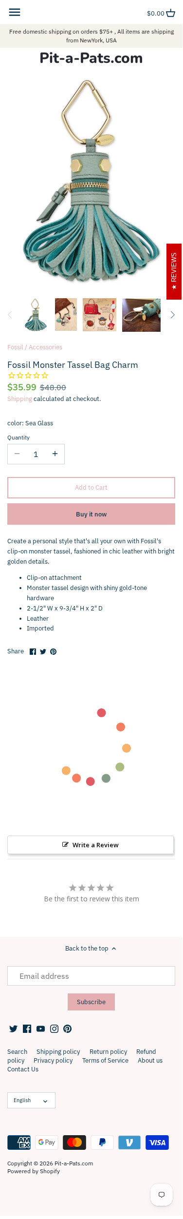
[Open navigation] (14, 12)
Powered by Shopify (33, 1171)
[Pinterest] (67, 1028)
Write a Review (96, 844)
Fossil (15, 347)
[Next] (172, 314)
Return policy (108, 1052)
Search (17, 1052)
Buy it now (91, 514)
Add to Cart (91, 487)
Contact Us (22, 1069)
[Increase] (55, 454)
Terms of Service (105, 1060)
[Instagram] (54, 1028)
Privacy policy (53, 1060)
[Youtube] (41, 1028)
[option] (36, 315)
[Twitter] (13, 1028)
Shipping (19, 399)
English (22, 1100)
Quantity (18, 437)
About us (150, 1060)
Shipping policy (58, 1052)
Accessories (45, 347)
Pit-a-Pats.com (91, 58)
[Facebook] (27, 1028)
